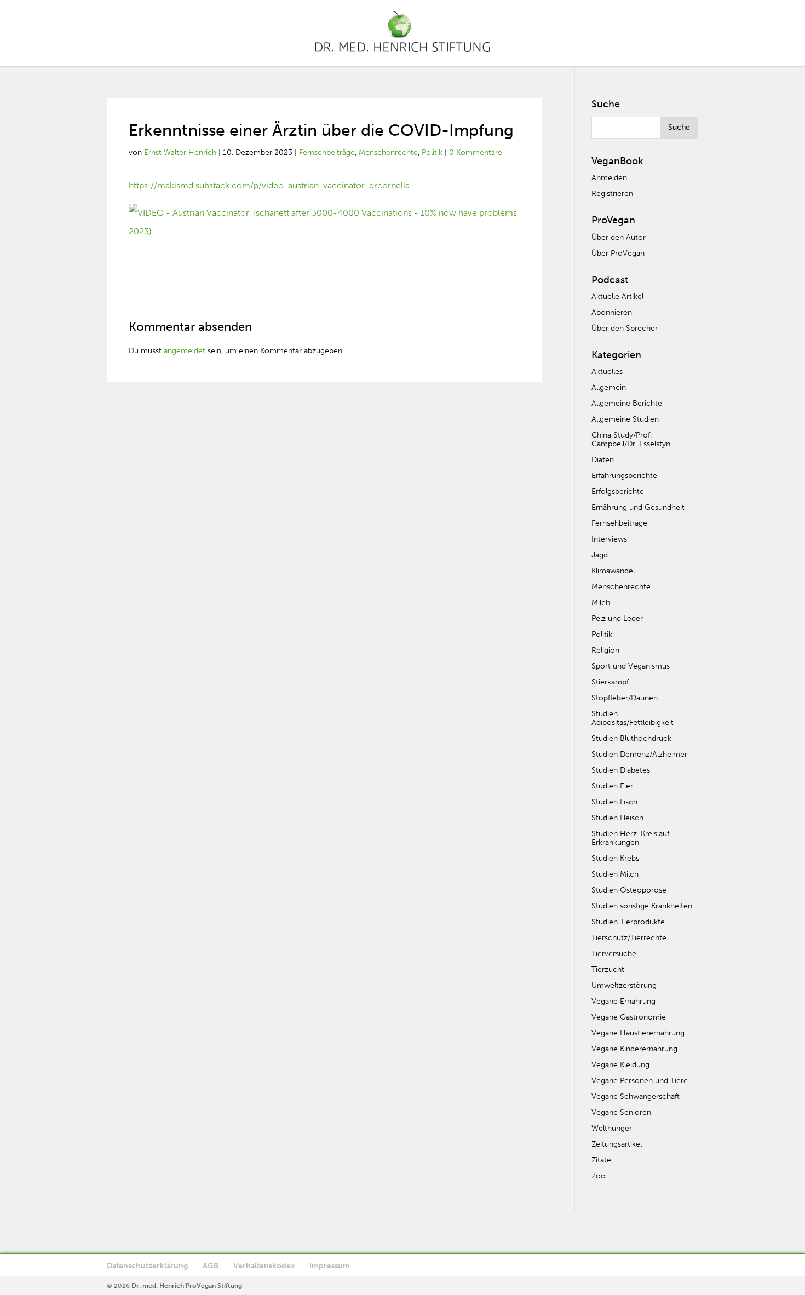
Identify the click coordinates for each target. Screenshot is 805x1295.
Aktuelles (607, 371)
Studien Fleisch (617, 817)
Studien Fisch (614, 802)
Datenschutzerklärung (147, 1265)
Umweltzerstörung (624, 985)
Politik (432, 152)
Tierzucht (607, 969)
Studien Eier (612, 786)
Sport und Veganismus (630, 666)
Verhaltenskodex (264, 1265)
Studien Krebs (615, 858)
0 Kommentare (475, 152)
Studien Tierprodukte (628, 921)
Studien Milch (615, 874)
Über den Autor (618, 237)
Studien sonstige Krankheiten (641, 906)
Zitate (601, 1160)
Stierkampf (610, 682)
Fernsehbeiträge (327, 152)
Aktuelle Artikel (617, 296)
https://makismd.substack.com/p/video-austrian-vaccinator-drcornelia (269, 185)
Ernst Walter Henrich (180, 152)
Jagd (599, 555)
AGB (211, 1265)
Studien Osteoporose (628, 890)
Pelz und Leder (617, 618)
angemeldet (184, 350)
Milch (600, 602)
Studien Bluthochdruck (631, 738)
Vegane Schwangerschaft (635, 1096)
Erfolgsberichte (617, 491)
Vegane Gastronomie (628, 1017)
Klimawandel (613, 570)
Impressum (329, 1265)
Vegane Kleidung (620, 1064)
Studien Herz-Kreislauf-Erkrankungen (632, 838)
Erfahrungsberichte (624, 475)
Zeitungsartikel (616, 1144)
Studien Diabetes (620, 770)
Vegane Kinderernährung (634, 1049)
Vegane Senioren (621, 1112)
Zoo (598, 1176)
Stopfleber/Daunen (624, 698)
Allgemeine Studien (625, 419)
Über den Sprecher (624, 328)
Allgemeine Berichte (626, 403)
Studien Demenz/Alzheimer (639, 754)
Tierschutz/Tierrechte (628, 937)
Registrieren (612, 193)
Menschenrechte (388, 152)
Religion (605, 650)
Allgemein (608, 387)
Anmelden (609, 177)
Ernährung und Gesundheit (638, 507)
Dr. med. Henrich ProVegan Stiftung (186, 1286)
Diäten (602, 459)
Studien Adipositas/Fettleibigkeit (632, 718)
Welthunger (611, 1128)
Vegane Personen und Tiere (639, 1080)
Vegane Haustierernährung (638, 1033)
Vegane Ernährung (623, 1001)
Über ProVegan (618, 253)
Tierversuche (613, 953)
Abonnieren (611, 312)
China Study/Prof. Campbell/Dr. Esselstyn (630, 439)
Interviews (609, 539)
